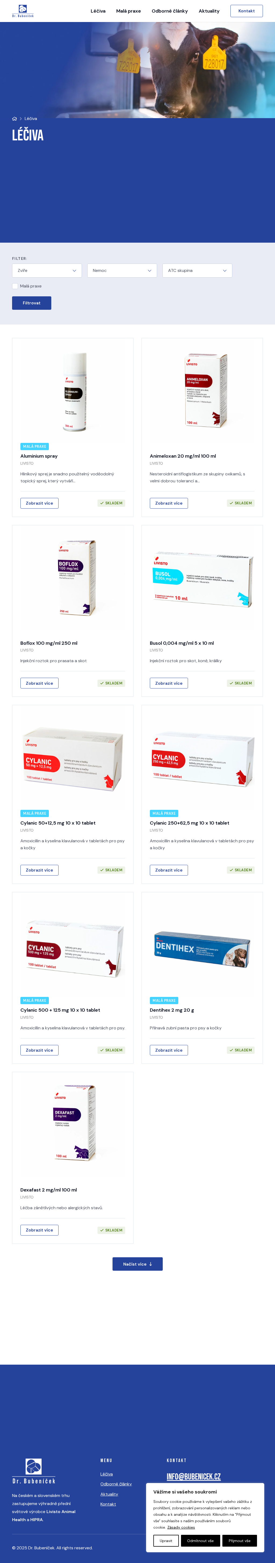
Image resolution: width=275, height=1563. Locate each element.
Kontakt (108, 1504)
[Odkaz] (72, 427)
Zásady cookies (181, 1527)
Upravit (166, 1540)
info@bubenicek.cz (194, 1477)
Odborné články (116, 1484)
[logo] (23, 11)
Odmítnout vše (200, 1540)
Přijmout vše (240, 1540)
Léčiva (106, 1474)
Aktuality (109, 1494)
